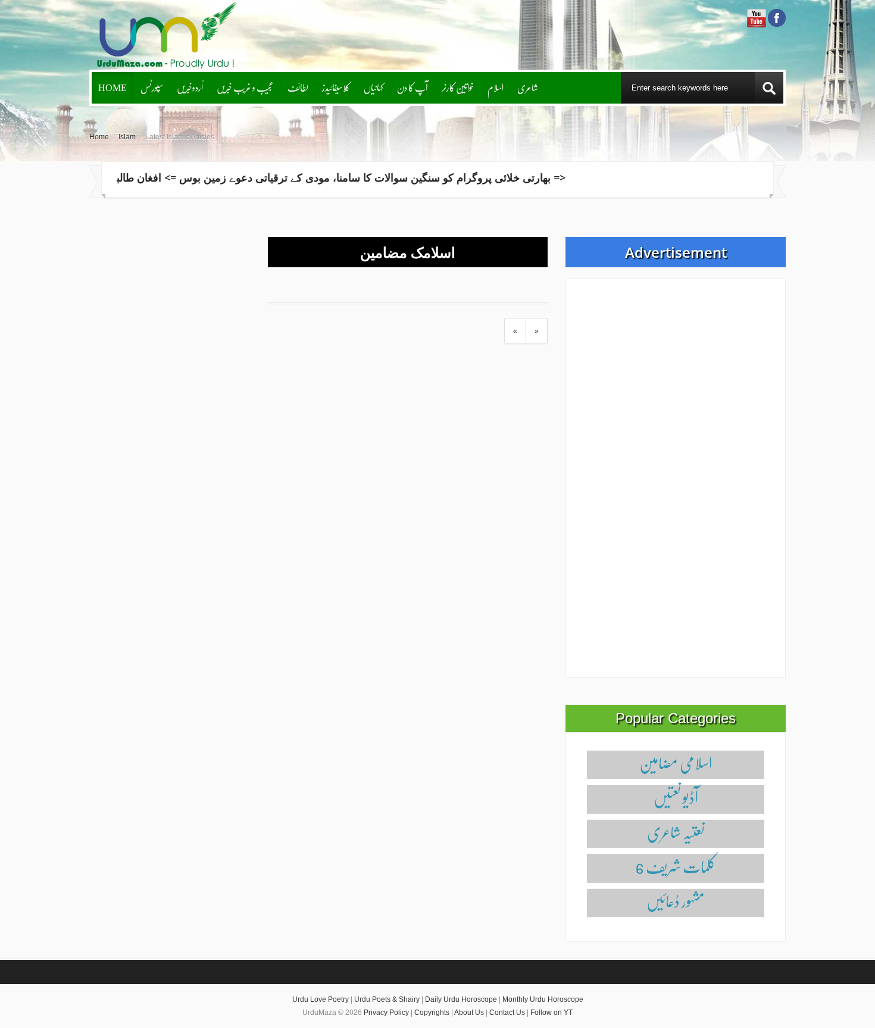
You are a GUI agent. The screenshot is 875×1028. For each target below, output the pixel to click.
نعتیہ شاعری (676, 832)
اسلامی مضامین (675, 762)
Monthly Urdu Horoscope (542, 999)
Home (112, 87)
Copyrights (431, 1012)
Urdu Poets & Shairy (387, 999)
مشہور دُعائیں (675, 901)
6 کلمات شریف (676, 866)
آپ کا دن (412, 87)
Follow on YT (551, 1012)
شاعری (527, 87)
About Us (469, 1012)
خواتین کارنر (458, 87)
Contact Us (507, 1012)
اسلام (496, 87)
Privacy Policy (386, 1012)
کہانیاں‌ (373, 87)
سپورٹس (151, 87)
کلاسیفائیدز (336, 87)
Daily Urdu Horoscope (461, 999)
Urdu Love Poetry (320, 999)
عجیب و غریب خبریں (245, 87)
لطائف (298, 87)
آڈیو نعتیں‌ (676, 797)
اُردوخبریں (190, 87)
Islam (127, 137)
